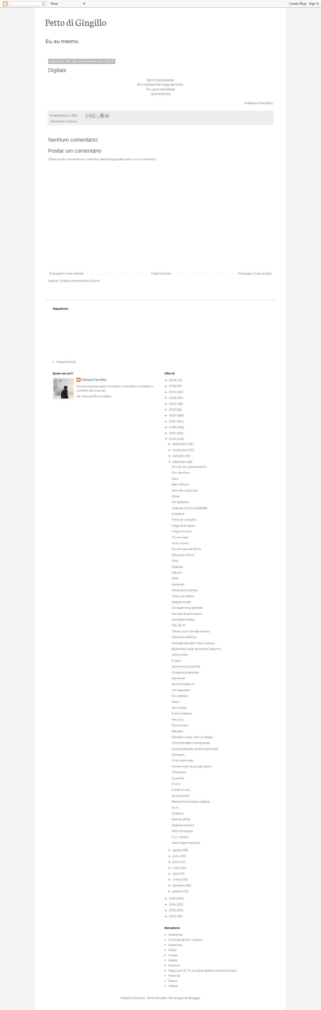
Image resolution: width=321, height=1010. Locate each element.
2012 (173, 916)
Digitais (177, 567)
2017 (173, 433)
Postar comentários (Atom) (80, 281)
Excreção (178, 754)
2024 (173, 392)
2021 (173, 409)
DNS (175, 578)
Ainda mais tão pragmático (192, 766)
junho (177, 862)
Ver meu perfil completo (93, 396)
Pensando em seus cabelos (191, 801)
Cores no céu (181, 790)
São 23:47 (179, 625)
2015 (172, 898)
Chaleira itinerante (185, 672)
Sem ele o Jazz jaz (185, 490)
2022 (173, 404)
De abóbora (180, 502)
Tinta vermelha (183, 596)
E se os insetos (182, 713)
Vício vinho (180, 654)
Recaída (177, 731)
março (178, 879)
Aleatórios (175, 934)
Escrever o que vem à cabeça (192, 737)
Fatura (177, 572)
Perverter (178, 678)
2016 (173, 439)
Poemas (71, 121)
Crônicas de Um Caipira (185, 939)
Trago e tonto (181, 531)
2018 (173, 427)
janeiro (178, 891)
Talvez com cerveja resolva (191, 631)
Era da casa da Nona (186, 549)
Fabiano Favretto (94, 379)
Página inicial (161, 273)
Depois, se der (181, 602)
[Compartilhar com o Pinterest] (107, 115)
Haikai (172, 960)
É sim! (176, 784)
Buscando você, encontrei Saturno (196, 649)
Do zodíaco (180, 696)
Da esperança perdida (187, 607)
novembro (181, 450)
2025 (173, 386)
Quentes (178, 778)
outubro (179, 456)
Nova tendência (183, 684)
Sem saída (179, 707)
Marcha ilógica (182, 831)
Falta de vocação (184, 519)
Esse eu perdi (181, 819)
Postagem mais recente (66, 273)
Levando (178, 584)
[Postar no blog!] (92, 115)
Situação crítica (183, 555)
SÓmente (179, 772)
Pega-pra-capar (183, 525)
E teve (176, 660)
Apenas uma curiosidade (189, 508)
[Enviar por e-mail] (88, 115)
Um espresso (181, 690)
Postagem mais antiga (255, 273)
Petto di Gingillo (75, 22)
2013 (173, 910)
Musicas (174, 965)
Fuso (175, 561)
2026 (173, 380)
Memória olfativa (184, 637)
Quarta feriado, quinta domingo (195, 749)
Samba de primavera (187, 613)
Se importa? (180, 796)
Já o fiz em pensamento (189, 467)
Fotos (172, 950)
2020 (173, 415)
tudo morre (180, 543)
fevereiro (179, 885)
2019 (173, 421)
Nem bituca (180, 484)
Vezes (176, 496)
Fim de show (181, 472)
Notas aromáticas (184, 590)
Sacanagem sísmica (186, 843)
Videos (172, 986)
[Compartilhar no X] (97, 115)
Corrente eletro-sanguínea (191, 743)
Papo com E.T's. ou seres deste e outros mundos (202, 970)
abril (176, 873)
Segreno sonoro (183, 825)
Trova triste (180, 537)
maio (177, 868)
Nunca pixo (180, 725)
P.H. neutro (180, 837)
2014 (173, 904)
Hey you (178, 719)
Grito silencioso (182, 760)
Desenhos (175, 945)
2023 (173, 398)
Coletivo (178, 813)
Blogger (194, 998)
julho (177, 856)
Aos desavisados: (183, 619)
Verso (175, 702)
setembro (180, 462)
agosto (178, 850)
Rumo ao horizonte (186, 666)
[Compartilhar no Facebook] (102, 115)
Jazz (175, 478)
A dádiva (178, 514)
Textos (172, 981)
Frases (172, 955)
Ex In (175, 807)
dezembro (180, 444)
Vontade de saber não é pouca (193, 643)
